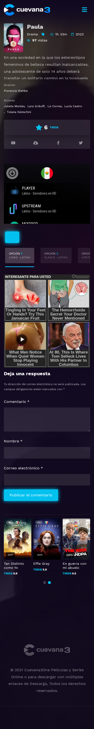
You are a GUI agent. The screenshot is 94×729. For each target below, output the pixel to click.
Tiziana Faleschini (19, 112)
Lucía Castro (73, 106)
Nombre (13, 441)
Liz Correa (54, 106)
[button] (44, 582)
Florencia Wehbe (16, 90)
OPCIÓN (19, 255)
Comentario (16, 401)
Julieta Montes (14, 106)
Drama (32, 34)
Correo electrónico (23, 468)
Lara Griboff (36, 106)
